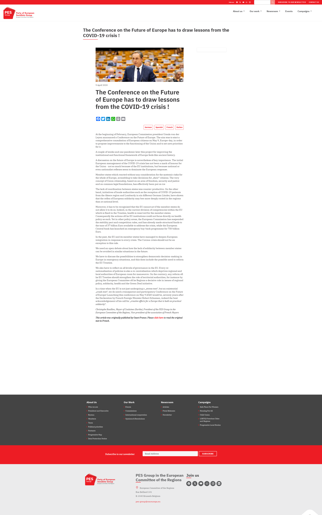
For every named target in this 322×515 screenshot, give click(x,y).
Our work (254, 11)
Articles (166, 407)
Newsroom (272, 11)
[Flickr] (246, 2)
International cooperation (136, 415)
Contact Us (314, 2)
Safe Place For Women (209, 407)
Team (90, 423)
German (148, 127)
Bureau (91, 415)
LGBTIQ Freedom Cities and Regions (209, 419)
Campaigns (303, 11)
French (170, 127)
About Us (92, 402)
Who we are (93, 407)
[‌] (188, 483)
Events (289, 11)
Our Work (129, 402)
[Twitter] (240, 2)
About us (237, 11)
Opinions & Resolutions (135, 418)
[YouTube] (243, 2)
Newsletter (167, 415)
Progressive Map (95, 434)
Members (92, 418)
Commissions (131, 411)
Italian (179, 127)
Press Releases (169, 411)
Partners (91, 430)
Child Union (205, 415)
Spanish (159, 127)
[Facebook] (237, 2)
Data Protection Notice (97, 438)
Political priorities (95, 427)
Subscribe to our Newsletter (292, 2)
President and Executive (98, 411)
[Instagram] (250, 2)
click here (159, 317)
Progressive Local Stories (210, 425)
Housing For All (206, 411)
